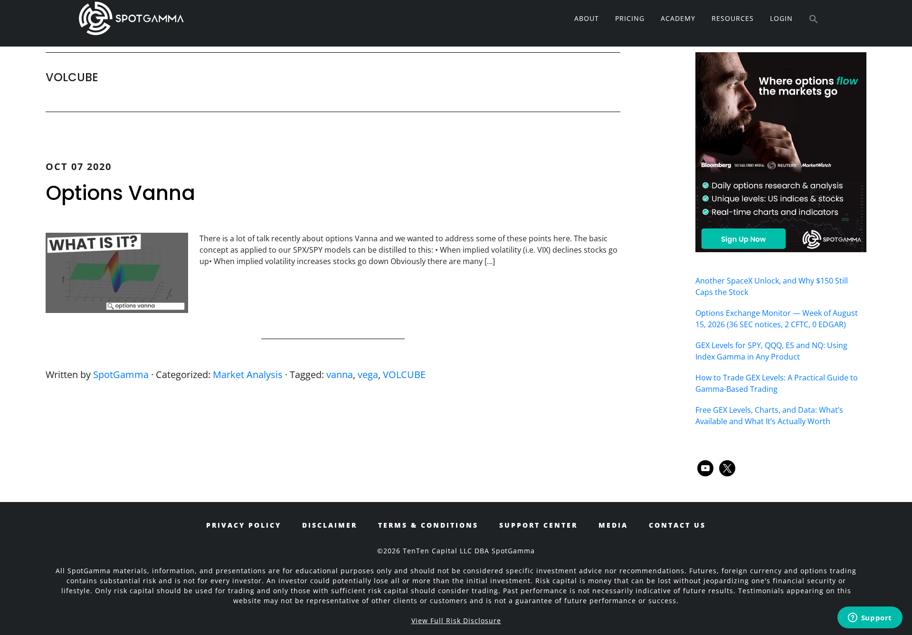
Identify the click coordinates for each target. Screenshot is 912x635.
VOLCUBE (404, 374)
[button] (814, 19)
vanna (339, 374)
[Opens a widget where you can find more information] (869, 618)
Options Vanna (120, 193)
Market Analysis (248, 374)
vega (368, 374)
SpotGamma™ (131, 18)
